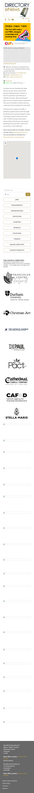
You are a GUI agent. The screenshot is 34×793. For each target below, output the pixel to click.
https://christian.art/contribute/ (13, 137)
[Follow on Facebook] (4, 19)
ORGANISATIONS (17, 211)
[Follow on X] (8, 19)
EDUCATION (17, 216)
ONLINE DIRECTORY (17, 244)
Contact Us (5, 786)
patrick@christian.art (20, 132)
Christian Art (9, 63)
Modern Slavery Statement (9, 781)
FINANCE (17, 239)
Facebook (8, 81)
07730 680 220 (21, 73)
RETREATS (17, 228)
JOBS (17, 200)
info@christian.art (16, 75)
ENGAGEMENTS (17, 205)
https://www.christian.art (13, 77)
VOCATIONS (17, 233)
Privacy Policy (6, 783)
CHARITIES (17, 222)
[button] (5, 55)
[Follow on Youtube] (12, 19)
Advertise (5, 788)
